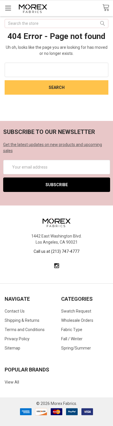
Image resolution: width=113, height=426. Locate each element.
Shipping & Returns (22, 320)
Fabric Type (71, 329)
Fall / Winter (72, 339)
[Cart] (107, 7)
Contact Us (15, 311)
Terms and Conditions (25, 329)
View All (12, 382)
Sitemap (12, 348)
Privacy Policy (17, 339)
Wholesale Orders (77, 320)
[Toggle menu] (8, 8)
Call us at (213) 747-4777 (56, 251)
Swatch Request (76, 311)
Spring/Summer (76, 348)
